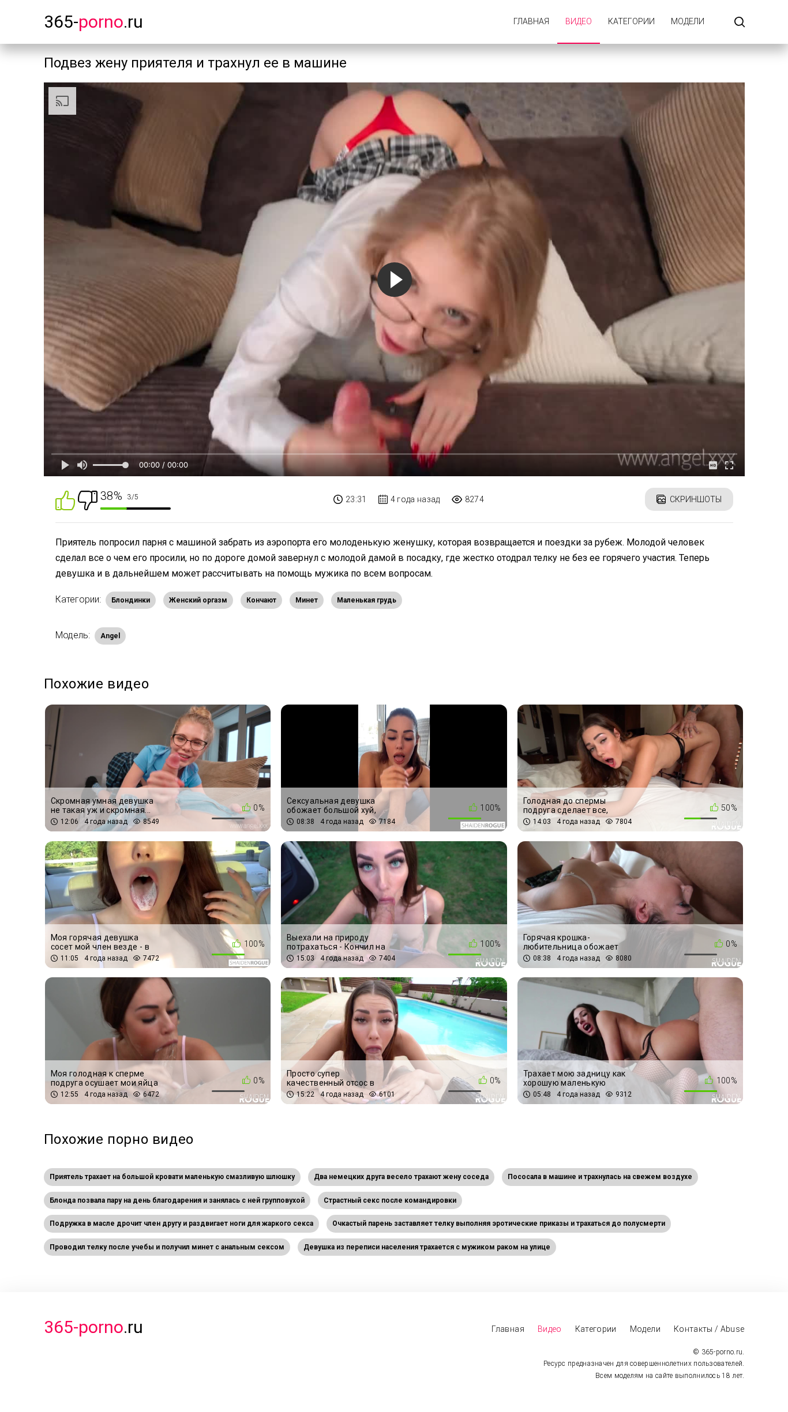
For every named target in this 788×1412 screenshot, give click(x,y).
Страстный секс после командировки (390, 1200)
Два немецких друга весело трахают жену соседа (401, 1177)
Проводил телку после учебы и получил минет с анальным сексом (167, 1247)
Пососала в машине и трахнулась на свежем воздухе (600, 1177)
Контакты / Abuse (709, 1329)
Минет (306, 600)
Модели (687, 21)
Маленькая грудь (366, 600)
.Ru (93, 1327)
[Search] (739, 23)
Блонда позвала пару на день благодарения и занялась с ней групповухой (177, 1200)
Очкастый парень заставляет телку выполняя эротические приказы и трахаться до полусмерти (498, 1223)
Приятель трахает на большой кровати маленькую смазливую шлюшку (172, 1177)
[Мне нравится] (65, 499)
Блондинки (130, 600)
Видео (578, 21)
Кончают (261, 600)
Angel (110, 636)
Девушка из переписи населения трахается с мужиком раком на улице (426, 1247)
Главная (531, 21)
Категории (631, 21)
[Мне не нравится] (87, 499)
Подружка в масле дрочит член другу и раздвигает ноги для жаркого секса (181, 1223)
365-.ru (93, 22)
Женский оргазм (198, 600)
